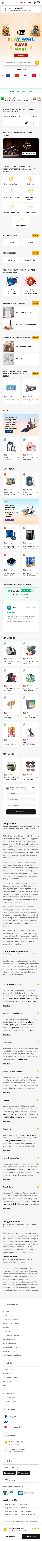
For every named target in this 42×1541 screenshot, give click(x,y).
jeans (13, 1114)
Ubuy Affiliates (9, 1397)
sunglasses (22, 1117)
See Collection (30, 151)
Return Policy (8, 1381)
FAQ (4, 1389)
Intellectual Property (11, 1323)
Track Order (8, 1331)
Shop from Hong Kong (29, 1508)
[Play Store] (23, 1473)
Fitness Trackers (12, 260)
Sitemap (6, 1327)
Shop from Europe (28, 1514)
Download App (9, 1369)
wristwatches (8, 1117)
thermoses (31, 1169)
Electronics (7, 1042)
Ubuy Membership (10, 1347)
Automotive (8, 1129)
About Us (6, 1311)
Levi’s (5, 1111)
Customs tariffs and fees (13, 1335)
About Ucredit (8, 1393)
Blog (4, 1385)
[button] (35, 2)
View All (35, 235)
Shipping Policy (9, 1339)
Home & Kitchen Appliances (14, 1158)
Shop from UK (24, 1504)
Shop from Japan (10, 1508)
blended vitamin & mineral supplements (21, 998)
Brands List (7, 1373)
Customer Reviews (10, 1377)
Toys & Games (9, 1187)
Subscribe (20, 812)
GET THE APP (31, 1536)
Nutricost (20, 1001)
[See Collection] (21, 148)
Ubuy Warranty (9, 1351)
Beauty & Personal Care (12, 1013)
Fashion (6, 1100)
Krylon (11, 242)
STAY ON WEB (11, 1536)
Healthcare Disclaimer (12, 1355)
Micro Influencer (9, 1343)
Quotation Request (10, 1319)
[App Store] (9, 1473)
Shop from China (27, 1511)
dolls (15, 1204)
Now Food (32, 1001)
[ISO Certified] (25, 1493)
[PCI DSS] (8, 1493)
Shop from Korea (10, 1511)
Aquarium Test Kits (30, 260)
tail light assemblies (13, 1140)
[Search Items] (37, 62)
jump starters (32, 1138)
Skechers (30, 242)
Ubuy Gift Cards (9, 1401)
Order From (21, 69)
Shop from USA (10, 1504)
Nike (32, 1109)
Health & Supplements (12, 984)
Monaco (12, 1480)
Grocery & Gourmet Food (13, 1071)
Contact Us (7, 1315)
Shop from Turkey (11, 1514)
